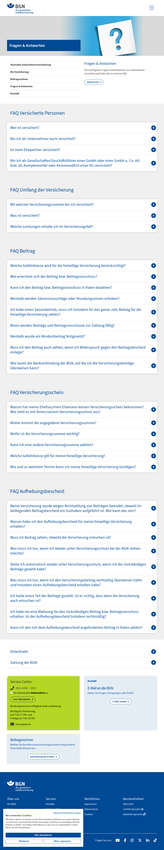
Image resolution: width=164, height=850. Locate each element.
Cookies (88, 814)
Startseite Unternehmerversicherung (30, 64)
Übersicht (128, 804)
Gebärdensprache (132, 814)
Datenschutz (38, 692)
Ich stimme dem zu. (31, 693)
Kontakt (14, 93)
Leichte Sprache (131, 809)
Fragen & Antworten (21, 86)
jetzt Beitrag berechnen (42, 756)
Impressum (90, 804)
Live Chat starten (22, 699)
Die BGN (11, 804)
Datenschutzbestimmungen (67, 813)
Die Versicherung (19, 72)
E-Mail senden (120, 701)
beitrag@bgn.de (23, 724)
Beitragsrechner (19, 79)
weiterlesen (93, 82)
